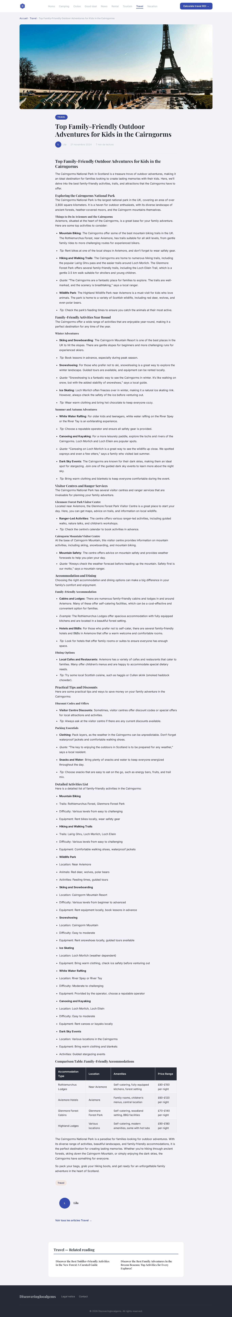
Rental (115, 6)
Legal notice (68, 1296)
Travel (139, 6)
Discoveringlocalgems (38, 1296)
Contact (83, 1296)
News (104, 6)
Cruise (77, 6)
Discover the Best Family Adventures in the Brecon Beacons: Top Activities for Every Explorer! (146, 1265)
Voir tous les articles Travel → (73, 1220)
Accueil (24, 18)
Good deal (91, 6)
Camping (64, 6)
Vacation (152, 6)
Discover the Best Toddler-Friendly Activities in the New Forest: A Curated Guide (82, 1263)
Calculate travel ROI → (196, 6)
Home (51, 6)
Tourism (127, 6)
